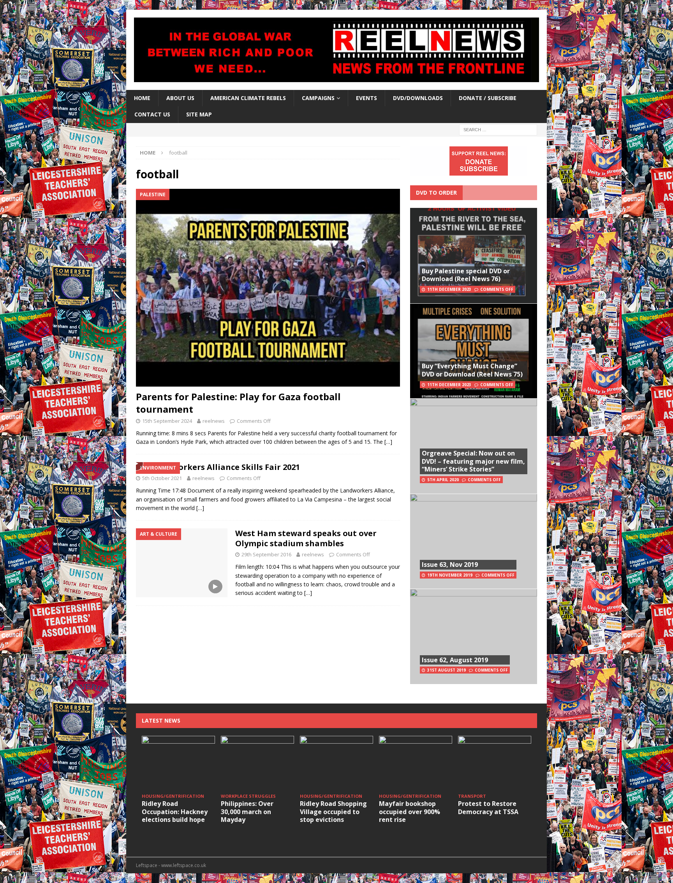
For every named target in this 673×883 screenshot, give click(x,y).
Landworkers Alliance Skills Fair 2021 (226, 467)
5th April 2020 (443, 479)
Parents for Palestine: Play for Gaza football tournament (238, 402)
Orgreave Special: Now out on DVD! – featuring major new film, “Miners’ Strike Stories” (473, 461)
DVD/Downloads (418, 98)
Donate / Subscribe (487, 98)
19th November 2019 (449, 575)
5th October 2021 (162, 478)
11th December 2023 (449, 289)
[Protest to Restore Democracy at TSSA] (494, 763)
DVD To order (436, 192)
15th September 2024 (167, 420)
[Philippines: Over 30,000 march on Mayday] (257, 763)
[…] (388, 441)
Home (142, 98)
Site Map (199, 114)
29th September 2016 (266, 554)
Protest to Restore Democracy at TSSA (488, 807)
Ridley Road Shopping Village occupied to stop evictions (333, 811)
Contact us (152, 114)
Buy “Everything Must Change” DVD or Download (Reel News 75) (472, 370)
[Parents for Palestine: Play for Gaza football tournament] (268, 288)
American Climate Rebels (248, 98)
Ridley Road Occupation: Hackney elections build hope (175, 811)
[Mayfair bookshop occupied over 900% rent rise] (415, 763)
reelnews (214, 420)
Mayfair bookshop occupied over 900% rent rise (409, 811)
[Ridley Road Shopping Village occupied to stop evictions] (336, 763)
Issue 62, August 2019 (455, 660)
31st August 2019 (446, 670)
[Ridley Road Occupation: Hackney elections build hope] (178, 763)
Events (366, 98)
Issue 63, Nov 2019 (450, 564)
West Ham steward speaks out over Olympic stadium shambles (306, 538)
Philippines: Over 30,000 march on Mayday (247, 811)
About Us (180, 98)
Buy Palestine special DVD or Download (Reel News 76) (466, 275)
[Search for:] (498, 129)
